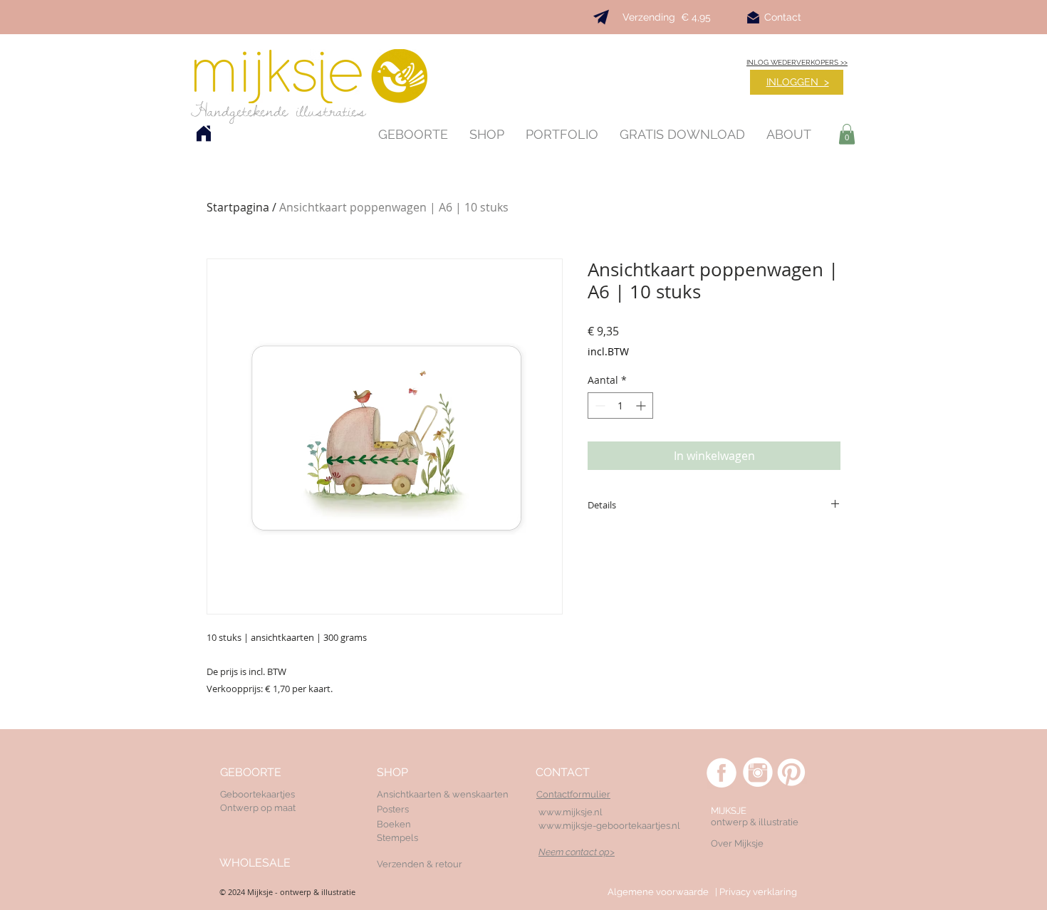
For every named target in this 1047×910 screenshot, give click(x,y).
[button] (846, 134)
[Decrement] (599, 405)
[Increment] (642, 405)
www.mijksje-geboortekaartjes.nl (609, 825)
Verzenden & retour (419, 864)
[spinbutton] (620, 405)
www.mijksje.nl (570, 812)
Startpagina (238, 207)
